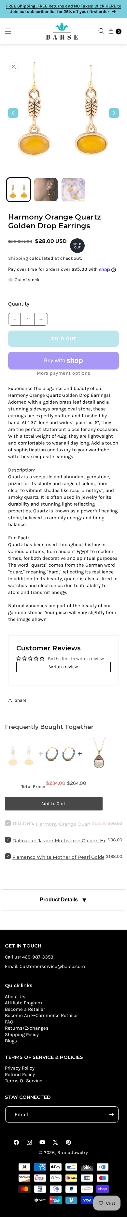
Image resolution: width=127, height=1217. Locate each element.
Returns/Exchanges (27, 1028)
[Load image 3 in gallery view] (73, 190)
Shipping (18, 258)
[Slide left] (13, 113)
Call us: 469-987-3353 (29, 957)
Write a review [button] (63, 667)
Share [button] (20, 700)
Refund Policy (20, 1074)
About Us (15, 996)
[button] (11, 31)
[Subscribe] (111, 1114)
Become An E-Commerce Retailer (41, 1015)
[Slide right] (114, 113)
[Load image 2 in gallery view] (46, 190)
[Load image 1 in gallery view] (19, 190)
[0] (111, 31)
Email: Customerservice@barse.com (45, 966)
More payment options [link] (64, 373)
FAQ (9, 1022)
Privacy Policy (20, 1068)
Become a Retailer (25, 1009)
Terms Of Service (23, 1081)
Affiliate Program (23, 1003)
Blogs (11, 1041)
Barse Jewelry (72, 1152)
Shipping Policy (22, 1034)
